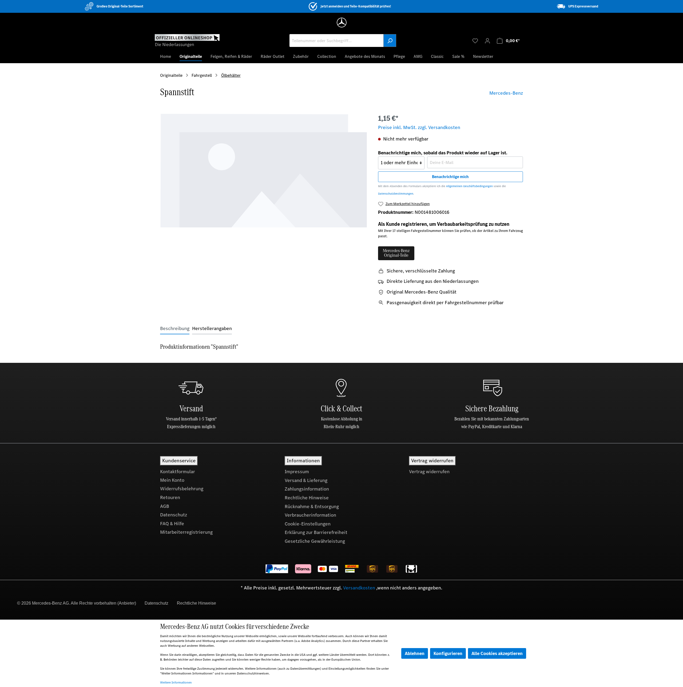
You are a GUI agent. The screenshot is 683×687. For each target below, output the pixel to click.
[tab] (174, 328)
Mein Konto (172, 480)
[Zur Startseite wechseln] (187, 40)
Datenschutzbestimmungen (395, 194)
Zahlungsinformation (307, 489)
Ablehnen (414, 653)
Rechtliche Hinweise (307, 498)
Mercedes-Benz (506, 93)
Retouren (170, 497)
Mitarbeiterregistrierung (186, 532)
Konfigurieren (448, 653)
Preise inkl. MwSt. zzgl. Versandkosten (419, 127)
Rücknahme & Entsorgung (312, 506)
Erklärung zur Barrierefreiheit (316, 532)
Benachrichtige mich (450, 176)
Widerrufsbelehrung (181, 488)
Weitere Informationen (176, 682)
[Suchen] (389, 40)
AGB (164, 506)
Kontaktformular (177, 471)
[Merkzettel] (475, 40)
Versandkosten (359, 588)
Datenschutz (173, 515)
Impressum (297, 471)
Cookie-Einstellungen (308, 524)
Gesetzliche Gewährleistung (315, 541)
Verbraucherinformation (310, 515)
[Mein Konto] (487, 40)
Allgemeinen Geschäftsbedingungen (469, 186)
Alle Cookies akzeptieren (497, 653)
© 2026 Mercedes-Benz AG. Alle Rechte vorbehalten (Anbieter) (76, 603)
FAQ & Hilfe (172, 523)
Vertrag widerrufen (429, 471)
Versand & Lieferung (306, 480)
